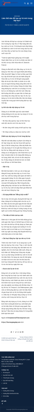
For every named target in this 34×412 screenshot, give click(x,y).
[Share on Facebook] (13, 332)
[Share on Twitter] (16, 332)
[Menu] (31, 3)
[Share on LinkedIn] (22, 332)
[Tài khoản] (28, 3)
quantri (26, 25)
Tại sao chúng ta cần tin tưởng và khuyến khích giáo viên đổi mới (25, 339)
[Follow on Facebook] (2, 403)
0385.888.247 (19, 364)
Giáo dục (17, 16)
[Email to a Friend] (18, 332)
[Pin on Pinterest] (20, 332)
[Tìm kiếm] (25, 3)
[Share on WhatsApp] (11, 332)
